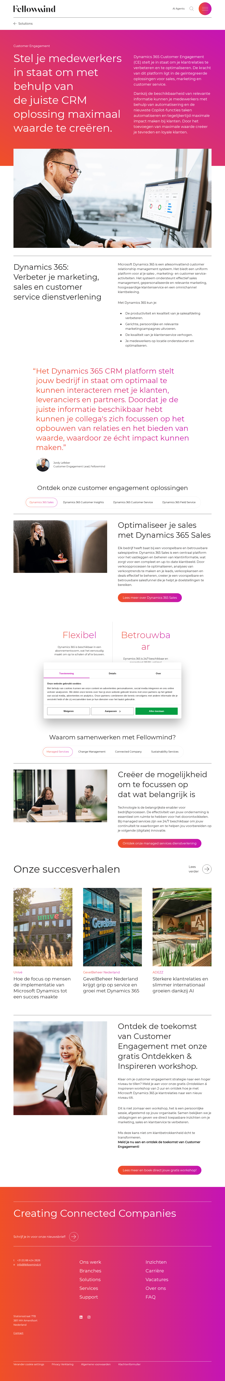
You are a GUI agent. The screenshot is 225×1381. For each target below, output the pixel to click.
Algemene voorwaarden (96, 1364)
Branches (90, 1271)
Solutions (90, 1279)
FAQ (151, 1297)
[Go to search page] (191, 9)
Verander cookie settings (28, 1364)
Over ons (156, 1288)
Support (88, 1297)
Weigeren (69, 711)
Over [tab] (158, 673)
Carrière (155, 1271)
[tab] (41, 502)
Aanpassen (111, 711)
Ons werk (90, 1262)
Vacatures (157, 1279)
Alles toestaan (156, 711)
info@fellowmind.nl (29, 1264)
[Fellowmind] (35, 8)
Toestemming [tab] (66, 673)
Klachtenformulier (129, 1364)
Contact (18, 1333)
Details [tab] (112, 673)
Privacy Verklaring (62, 1364)
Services (88, 1288)
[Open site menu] (205, 8)
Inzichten (156, 1262)
